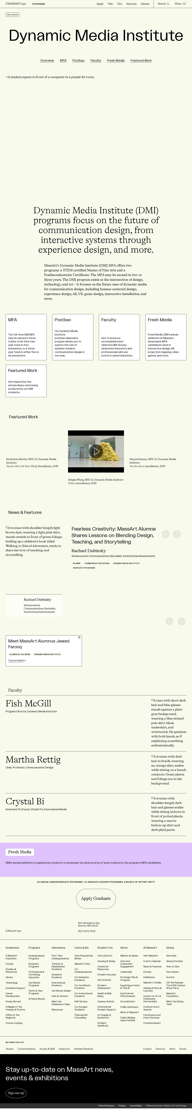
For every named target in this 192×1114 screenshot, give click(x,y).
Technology (12, 983)
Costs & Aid (81, 947)
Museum (131, 4)
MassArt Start (82, 964)
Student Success (106, 975)
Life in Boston (104, 956)
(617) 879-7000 (87, 931)
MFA (63, 60)
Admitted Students (83, 1049)
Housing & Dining (106, 961)
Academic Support (15, 988)
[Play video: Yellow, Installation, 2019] (96, 451)
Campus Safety (105, 1001)
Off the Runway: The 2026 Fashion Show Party (175, 985)
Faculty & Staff (47, 1049)
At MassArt (150, 947)
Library (9, 977)
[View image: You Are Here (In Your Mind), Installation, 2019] (34, 449)
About (124, 947)
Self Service (80, 1001)
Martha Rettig (33, 760)
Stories (147, 972)
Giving (170, 947)
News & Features (25, 512)
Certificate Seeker (61, 991)
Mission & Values (129, 956)
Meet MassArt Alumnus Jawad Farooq (38, 644)
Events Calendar (152, 961)
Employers (64, 1049)
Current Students (26, 1049)
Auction (170, 977)
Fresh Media (116, 60)
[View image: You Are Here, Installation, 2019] (158, 449)
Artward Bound (37, 999)
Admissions (58, 947)
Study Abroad (13, 1001)
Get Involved (104, 980)
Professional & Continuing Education (36, 974)
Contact (147, 1049)
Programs (34, 947)
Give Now (171, 956)
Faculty (96, 60)
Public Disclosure (129, 1007)
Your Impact (172, 972)
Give (119, 4)
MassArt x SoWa (152, 983)
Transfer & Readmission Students (58, 966)
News (172, 1049)
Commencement (152, 1023)
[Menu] (180, 3)
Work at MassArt (129, 1012)
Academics (12, 947)
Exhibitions (149, 977)
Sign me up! (16, 1093)
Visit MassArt (150, 956)
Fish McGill (28, 704)
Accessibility (136, 1106)
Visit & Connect (60, 996)
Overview (47, 60)
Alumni (145, 4)
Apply (100, 4)
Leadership (126, 972)
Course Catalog (14, 1023)
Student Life (105, 947)
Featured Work (141, 60)
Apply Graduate (96, 899)
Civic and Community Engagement (127, 964)
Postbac (78, 60)
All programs (12, 15)
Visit (110, 4)
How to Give (172, 967)
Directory (160, 1049)
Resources (57, 1010)
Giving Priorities (174, 961)
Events (182, 1049)
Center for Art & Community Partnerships (152, 999)
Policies (122, 1106)
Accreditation (127, 1001)
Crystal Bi (25, 801)
